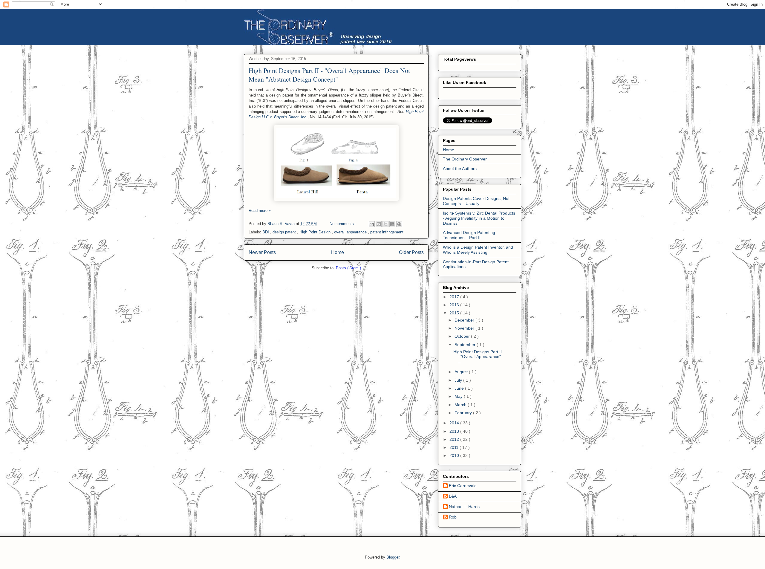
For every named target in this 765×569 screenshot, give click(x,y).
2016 (454, 304)
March (461, 404)
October (463, 336)
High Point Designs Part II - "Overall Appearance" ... (477, 356)
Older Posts (411, 252)
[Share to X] (385, 224)
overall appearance (351, 232)
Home (337, 252)
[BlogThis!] (379, 224)
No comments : (343, 223)
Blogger (392, 557)
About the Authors (460, 168)
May (459, 396)
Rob (453, 517)
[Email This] (372, 224)
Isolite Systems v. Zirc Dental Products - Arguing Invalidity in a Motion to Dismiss (479, 218)
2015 (454, 312)
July (459, 380)
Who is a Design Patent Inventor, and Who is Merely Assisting (478, 250)
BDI (266, 232)
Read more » (260, 210)
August (462, 371)
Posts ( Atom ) (348, 268)
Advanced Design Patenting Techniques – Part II (469, 235)
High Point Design (315, 232)
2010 (454, 455)
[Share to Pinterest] (399, 224)
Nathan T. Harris (464, 506)
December (465, 320)
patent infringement (386, 232)
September (466, 344)
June (460, 388)
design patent (285, 232)
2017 (454, 296)
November (465, 328)
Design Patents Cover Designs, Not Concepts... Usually (476, 201)
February (464, 412)
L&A (453, 496)
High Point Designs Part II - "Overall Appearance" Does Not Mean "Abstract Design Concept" (329, 74)
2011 (454, 447)
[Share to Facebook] (392, 224)
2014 (454, 422)
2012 (454, 439)
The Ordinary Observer (465, 159)
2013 (454, 431)
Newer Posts (262, 252)
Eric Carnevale (463, 485)
